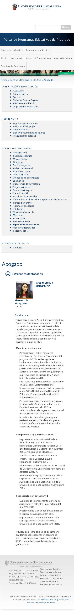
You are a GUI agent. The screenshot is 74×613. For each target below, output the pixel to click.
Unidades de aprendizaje (26, 177)
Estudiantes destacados (25, 123)
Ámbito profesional (23, 168)
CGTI (36, 599)
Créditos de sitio (48, 599)
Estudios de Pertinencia (13, 66)
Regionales (26, 79)
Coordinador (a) (21, 230)
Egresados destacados (26, 224)
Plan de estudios (21, 171)
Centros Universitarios (12, 58)
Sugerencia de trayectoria (26, 183)
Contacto (17, 247)
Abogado (48, 79)
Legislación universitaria (25, 106)
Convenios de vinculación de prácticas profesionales (40, 199)
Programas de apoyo (24, 126)
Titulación (18, 208)
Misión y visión (20, 158)
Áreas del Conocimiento (38, 58)
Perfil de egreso (21, 165)
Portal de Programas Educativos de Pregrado (36, 39)
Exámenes (18, 180)
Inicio (5, 79)
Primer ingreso (21, 94)
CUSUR (37, 79)
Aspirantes (18, 90)
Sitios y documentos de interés (29, 132)
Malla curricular (21, 174)
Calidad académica (22, 155)
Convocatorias (20, 129)
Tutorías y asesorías (23, 205)
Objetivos (18, 162)
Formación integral (22, 190)
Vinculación (19, 218)
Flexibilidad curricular (24, 212)
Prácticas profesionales (25, 196)
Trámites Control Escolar (25, 100)
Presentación (20, 152)
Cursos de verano (22, 202)
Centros (14, 79)
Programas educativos (12, 50)
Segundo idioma (21, 187)
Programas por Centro (37, 50)
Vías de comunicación (24, 103)
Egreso (16, 97)
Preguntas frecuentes (24, 135)
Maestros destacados (24, 227)
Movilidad (18, 215)
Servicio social (20, 193)
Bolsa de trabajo (21, 221)
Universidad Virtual (62, 58)
